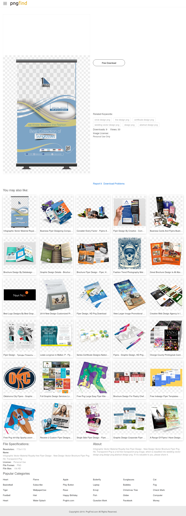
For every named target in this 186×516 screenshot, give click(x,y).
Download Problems (114, 183)
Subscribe (38, 484)
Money (156, 500)
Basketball (8, 484)
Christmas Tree (130, 489)
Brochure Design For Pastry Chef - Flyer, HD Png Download (140, 396)
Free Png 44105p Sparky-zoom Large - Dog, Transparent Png (32, 437)
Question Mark (100, 500)
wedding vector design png (107, 124)
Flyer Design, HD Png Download (91, 313)
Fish (95, 495)
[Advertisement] (46, 34)
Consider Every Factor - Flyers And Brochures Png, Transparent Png (108, 230)
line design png (122, 119)
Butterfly (97, 479)
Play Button (68, 484)
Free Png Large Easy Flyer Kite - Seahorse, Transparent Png (105, 396)
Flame (36, 479)
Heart (5, 479)
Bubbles (127, 484)
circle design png (102, 119)
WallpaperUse (39, 489)
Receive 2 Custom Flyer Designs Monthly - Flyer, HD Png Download (71, 437)
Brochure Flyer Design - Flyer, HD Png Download (99, 272)
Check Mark (159, 489)
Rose (65, 489)
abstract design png (149, 124)
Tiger (5, 489)
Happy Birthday (70, 495)
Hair (35, 495)
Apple (65, 479)
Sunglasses (128, 479)
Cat (154, 479)
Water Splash (39, 500)
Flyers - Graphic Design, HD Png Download (133, 354)
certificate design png (144, 119)
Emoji (95, 489)
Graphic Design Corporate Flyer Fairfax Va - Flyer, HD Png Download (145, 437)
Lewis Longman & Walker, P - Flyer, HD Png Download (65, 354)
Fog (155, 484)
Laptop (96, 484)
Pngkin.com (68, 500)
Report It (97, 183)
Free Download (109, 62)
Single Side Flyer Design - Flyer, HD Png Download (100, 437)
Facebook (127, 500)
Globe (126, 495)
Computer (157, 495)
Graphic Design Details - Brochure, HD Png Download (65, 272)
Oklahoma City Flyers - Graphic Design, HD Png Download (30, 396)
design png (129, 124)
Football (6, 495)
